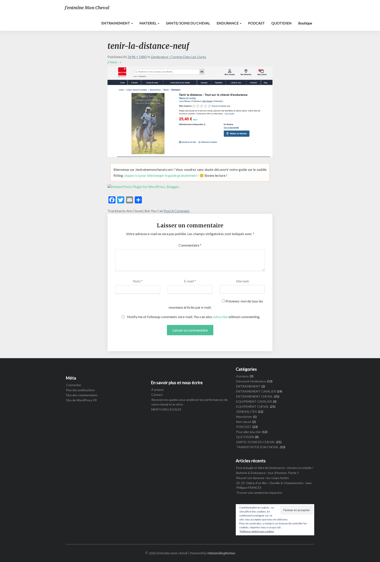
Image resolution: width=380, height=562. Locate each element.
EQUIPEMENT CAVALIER (254, 401)
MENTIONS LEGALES (166, 409)
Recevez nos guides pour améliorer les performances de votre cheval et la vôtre (189, 402)
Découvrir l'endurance (251, 381)
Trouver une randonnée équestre (259, 492)
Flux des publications (80, 390)
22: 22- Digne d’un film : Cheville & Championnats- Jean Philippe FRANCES (274, 485)
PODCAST (256, 23)
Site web (242, 281)
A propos (157, 389)
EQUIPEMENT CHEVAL (252, 406)
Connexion (73, 385)
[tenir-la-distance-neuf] (190, 113)
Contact (157, 394)
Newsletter (244, 416)
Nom (138, 281)
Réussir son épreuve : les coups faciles (262, 478)
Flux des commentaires (82, 395)
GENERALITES (246, 411)
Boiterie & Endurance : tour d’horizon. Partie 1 (267, 473)
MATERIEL (148, 23)
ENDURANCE (228, 23)
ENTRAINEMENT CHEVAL (254, 396)
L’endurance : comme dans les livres (178, 57)
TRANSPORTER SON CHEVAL (257, 447)
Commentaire (190, 245)
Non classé (243, 422)
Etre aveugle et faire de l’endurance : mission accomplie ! (274, 468)
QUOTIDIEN (281, 23)
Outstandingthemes (221, 553)
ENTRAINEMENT (116, 23)
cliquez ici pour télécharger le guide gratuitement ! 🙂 (164, 175)
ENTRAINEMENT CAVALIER (256, 391)
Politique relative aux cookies (257, 531)
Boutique (305, 23)
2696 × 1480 (137, 57)
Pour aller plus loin (248, 432)
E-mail (190, 281)
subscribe (220, 317)
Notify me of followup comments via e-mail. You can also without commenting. (193, 317)
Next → (115, 62)
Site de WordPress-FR (81, 400)
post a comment (176, 211)
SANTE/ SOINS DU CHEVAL (188, 23)
